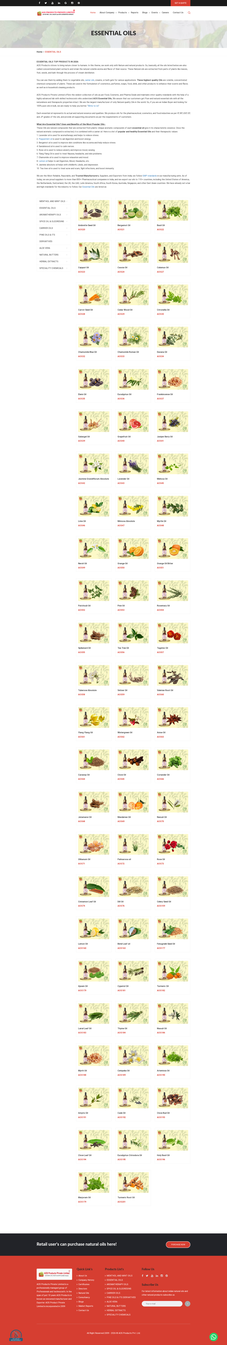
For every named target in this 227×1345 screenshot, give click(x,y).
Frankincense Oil (165, 394)
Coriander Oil (163, 775)
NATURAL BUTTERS (48, 255)
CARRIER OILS (46, 228)
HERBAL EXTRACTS (48, 261)
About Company (107, 12)
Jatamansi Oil (85, 817)
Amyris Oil (83, 1113)
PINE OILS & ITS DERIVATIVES (47, 238)
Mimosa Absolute (126, 521)
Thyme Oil (122, 1028)
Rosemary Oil (163, 606)
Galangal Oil (84, 437)
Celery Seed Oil (164, 902)
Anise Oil (161, 732)
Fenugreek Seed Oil (166, 944)
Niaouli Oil (162, 1028)
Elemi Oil (82, 394)
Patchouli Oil (84, 606)
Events (154, 12)
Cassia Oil (122, 267)
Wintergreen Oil (125, 732)
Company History (86, 1280)
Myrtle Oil (161, 521)
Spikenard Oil (84, 648)
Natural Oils (83, 1293)
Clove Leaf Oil (84, 1155)
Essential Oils (88, 187)
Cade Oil (121, 1113)
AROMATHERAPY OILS (50, 214)
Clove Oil (122, 775)
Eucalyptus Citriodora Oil (130, 1155)
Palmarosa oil (124, 859)
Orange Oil (123, 563)
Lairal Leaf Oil (84, 1028)
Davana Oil (162, 352)
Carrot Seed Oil (85, 310)
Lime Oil (82, 521)
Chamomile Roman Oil (128, 352)
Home (93, 12)
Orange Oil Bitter (165, 563)
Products (122, 12)
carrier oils (89, 80)
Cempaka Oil (124, 1071)
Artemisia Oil (163, 1071)
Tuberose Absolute (87, 690)
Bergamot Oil (124, 225)
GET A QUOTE (180, 3)
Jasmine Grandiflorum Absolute (93, 479)
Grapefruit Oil (124, 437)
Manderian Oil (124, 817)
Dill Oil (120, 902)
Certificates (83, 1284)
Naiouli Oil (162, 817)
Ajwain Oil (83, 986)
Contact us (178, 12)
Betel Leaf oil (124, 944)
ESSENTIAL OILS (47, 208)
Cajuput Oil (83, 267)
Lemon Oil (83, 944)
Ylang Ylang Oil (85, 732)
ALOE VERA (44, 248)
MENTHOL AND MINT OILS (52, 201)
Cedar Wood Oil (125, 310)
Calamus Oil (163, 267)
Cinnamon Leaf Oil (87, 902)
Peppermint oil (45, 139)
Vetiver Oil (122, 690)
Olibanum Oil (84, 859)
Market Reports (85, 1306)
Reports (134, 12)
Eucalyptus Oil (124, 394)
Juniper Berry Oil (165, 437)
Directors (82, 1288)
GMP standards (150, 176)
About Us (82, 1275)
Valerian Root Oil (165, 690)
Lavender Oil (123, 479)
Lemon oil (43, 161)
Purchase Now (178, 1245)
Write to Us (93, 106)
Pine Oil (121, 606)
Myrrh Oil (82, 1071)
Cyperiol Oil (123, 986)
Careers (165, 12)
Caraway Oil (84, 775)
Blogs (145, 12)
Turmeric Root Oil (126, 1197)
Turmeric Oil (163, 986)
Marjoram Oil (84, 1197)
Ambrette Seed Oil (87, 225)
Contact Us (83, 1310)
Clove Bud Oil (163, 1113)
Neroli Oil (82, 563)
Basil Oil (161, 225)
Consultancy (84, 1297)
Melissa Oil (162, 479)
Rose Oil (161, 859)
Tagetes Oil (162, 648)
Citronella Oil (163, 310)
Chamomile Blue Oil (87, 352)
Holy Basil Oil (163, 1155)
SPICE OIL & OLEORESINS (51, 221)
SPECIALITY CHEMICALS (51, 268)
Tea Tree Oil (123, 648)
